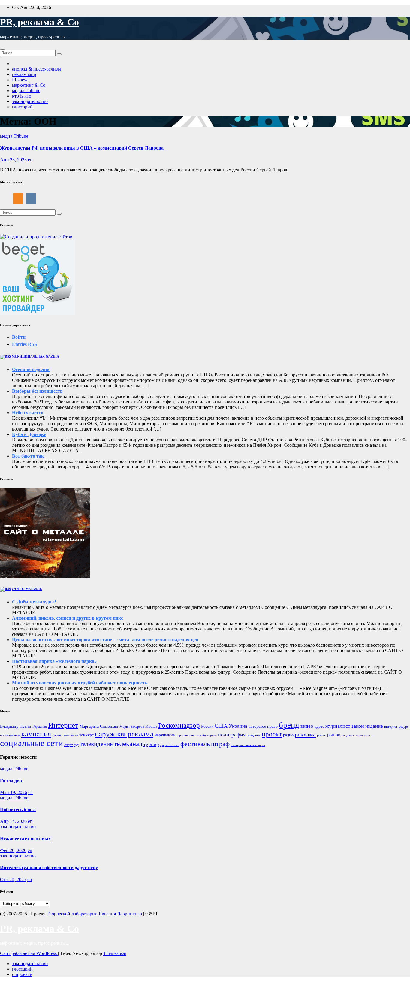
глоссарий (22, 106)
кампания (36, 734)
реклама (305, 734)
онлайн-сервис (206, 735)
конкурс (86, 735)
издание (374, 726)
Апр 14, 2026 (13, 821)
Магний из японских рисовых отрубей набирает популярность (79, 682)
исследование (10, 735)
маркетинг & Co (28, 85)
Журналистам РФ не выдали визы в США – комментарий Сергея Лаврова (82, 147)
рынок (333, 734)
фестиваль (195, 744)
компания (71, 735)
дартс (319, 726)
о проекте (22, 974)
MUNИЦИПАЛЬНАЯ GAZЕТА (35, 356)
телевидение (96, 744)
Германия (39, 726)
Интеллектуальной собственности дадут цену (49, 867)
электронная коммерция (248, 745)
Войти (19, 337)
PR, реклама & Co (39, 22)
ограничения (185, 735)
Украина (238, 726)
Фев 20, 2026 (13, 850)
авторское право (263, 726)
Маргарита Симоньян (99, 726)
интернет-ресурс (396, 726)
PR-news (20, 79)
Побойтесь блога (18, 809)
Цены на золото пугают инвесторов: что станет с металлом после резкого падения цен (105, 639)
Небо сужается (28, 412)
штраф (220, 744)
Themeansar (114, 953)
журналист (337, 726)
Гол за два (11, 780)
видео (306, 726)
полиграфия (232, 735)
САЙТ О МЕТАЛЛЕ (27, 589)
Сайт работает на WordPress (29, 953)
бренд (289, 725)
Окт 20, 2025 (13, 879)
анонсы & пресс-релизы (36, 68)
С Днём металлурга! (34, 601)
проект (272, 734)
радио (288, 735)
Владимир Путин (15, 726)
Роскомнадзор (179, 725)
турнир (151, 744)
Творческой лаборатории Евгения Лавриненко (94, 913)
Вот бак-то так (28, 455)
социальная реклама (356, 735)
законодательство (30, 101)
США (221, 726)
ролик (321, 735)
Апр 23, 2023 (13, 159)
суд (76, 745)
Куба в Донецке (29, 434)
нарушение (165, 735)
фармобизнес (169, 745)
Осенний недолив (31, 369)
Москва (151, 726)
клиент (57, 735)
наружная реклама (124, 734)
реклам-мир (24, 74)
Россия (207, 726)
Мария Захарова (131, 726)
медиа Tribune (26, 90)
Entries (24, 344)
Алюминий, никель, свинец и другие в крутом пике (67, 618)
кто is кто (21, 95)
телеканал (128, 744)
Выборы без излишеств (37, 391)
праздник (254, 735)
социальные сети (31, 743)
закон (357, 726)
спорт (68, 745)
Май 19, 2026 (13, 792)
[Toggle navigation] (2, 49)
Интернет (63, 725)
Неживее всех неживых (25, 838)
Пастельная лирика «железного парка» (54, 661)
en (30, 159)
